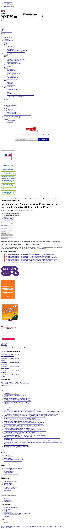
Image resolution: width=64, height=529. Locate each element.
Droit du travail (10, 69)
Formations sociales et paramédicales (16, 52)
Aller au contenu (8, 2)
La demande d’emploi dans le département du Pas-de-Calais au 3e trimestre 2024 (26, 259)
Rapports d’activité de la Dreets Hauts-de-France (16, 399)
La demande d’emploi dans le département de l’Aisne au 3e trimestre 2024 (24, 254)
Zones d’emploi (11, 120)
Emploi (8, 92)
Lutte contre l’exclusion (12, 57)
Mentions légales (53, 526)
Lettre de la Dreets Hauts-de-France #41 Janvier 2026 (17, 402)
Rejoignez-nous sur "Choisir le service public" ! (15, 395)
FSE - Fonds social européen (14, 63)
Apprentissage (10, 49)
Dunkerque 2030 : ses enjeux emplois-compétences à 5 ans (18, 436)
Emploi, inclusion (11, 46)
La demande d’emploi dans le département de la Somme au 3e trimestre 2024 (25, 260)
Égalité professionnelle (12, 75)
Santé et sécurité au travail (13, 73)
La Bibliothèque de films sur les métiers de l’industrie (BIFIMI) (19, 428)
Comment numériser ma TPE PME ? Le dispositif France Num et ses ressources (23, 433)
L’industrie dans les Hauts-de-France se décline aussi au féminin (19, 432)
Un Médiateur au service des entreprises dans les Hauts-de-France (20, 418)
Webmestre (3, 526)
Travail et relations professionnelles (15, 96)
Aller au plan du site (9, 6)
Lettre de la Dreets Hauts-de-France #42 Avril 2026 (16, 403)
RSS (2, 30)
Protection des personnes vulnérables (16, 59)
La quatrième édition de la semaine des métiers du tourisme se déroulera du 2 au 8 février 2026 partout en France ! (32, 440)
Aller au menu (7, 3)
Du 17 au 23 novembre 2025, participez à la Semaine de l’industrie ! (20, 426)
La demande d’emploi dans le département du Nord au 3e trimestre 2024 (24, 256)
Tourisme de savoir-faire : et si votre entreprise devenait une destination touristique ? (24, 417)
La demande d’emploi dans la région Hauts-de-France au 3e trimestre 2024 (24, 262)
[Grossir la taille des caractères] (12, 215)
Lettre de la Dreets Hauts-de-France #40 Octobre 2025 (17, 401)
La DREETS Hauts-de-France (11, 394)
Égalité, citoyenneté (12, 62)
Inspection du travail (12, 70)
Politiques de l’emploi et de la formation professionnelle (20, 95)
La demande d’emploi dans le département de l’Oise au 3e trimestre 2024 (24, 257)
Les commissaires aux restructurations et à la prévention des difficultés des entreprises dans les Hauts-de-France (31, 414)
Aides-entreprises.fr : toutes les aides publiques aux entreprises (19, 421)
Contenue (3, 27)
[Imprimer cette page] (9, 217)
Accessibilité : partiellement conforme (16, 526)
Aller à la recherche (8, 4)
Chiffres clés (10, 122)
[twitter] (12, 220)
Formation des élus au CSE (13, 77)
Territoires (9, 97)
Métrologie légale (11, 85)
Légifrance (45, 526)
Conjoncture (10, 90)
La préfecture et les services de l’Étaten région (10, 355)
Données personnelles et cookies (34, 526)
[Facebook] (7, 220)
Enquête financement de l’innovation (13, 447)
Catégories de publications (13, 89)
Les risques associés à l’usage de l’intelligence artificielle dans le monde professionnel (25, 431)
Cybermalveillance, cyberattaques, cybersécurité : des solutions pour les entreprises (24, 422)
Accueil (2, 198)
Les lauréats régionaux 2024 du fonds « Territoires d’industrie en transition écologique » (25, 435)
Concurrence (10, 82)
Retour (5, 44)
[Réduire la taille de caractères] (12, 213)
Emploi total (10, 109)
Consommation (10, 83)
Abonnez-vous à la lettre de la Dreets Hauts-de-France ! (17, 398)
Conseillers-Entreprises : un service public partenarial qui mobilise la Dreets (22, 429)
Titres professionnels (12, 47)
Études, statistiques (10, 198)
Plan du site (8, 527)
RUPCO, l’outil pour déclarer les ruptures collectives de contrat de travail (22, 419)
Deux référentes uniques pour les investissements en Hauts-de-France (21, 410)
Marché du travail (11, 93)
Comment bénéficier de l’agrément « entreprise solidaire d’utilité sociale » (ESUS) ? (24, 425)
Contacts (6, 396)
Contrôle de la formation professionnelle (17, 50)
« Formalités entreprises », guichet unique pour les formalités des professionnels (23, 424)
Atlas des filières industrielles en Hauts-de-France (16, 445)
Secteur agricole (11, 76)
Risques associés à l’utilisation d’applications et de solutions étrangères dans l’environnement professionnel (30, 415)
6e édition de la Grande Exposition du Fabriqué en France (18, 446)
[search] (8, 33)
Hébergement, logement (13, 60)
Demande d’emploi (11, 112)
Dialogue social (11, 72)
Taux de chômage (11, 113)
